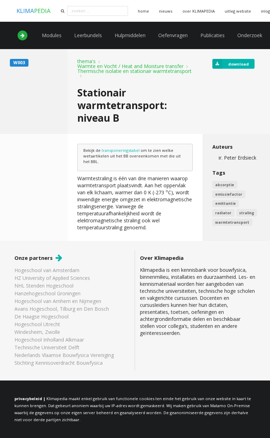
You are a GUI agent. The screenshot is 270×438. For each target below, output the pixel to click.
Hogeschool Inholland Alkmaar (49, 339)
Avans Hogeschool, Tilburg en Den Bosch (61, 308)
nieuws (165, 11)
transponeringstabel (121, 150)
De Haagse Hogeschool (41, 316)
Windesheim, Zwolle (37, 332)
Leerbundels (88, 35)
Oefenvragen (173, 35)
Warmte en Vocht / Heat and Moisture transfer (130, 66)
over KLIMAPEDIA (198, 11)
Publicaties (212, 35)
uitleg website (238, 11)
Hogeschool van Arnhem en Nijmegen (57, 301)
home (143, 11)
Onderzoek (249, 35)
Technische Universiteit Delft (46, 347)
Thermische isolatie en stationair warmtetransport (134, 71)
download (238, 64)
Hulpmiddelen (130, 35)
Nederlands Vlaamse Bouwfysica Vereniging (64, 355)
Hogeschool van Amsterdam (46, 271)
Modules (52, 35)
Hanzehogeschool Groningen (47, 293)
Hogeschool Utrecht (37, 324)
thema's (86, 61)
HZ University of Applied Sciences (52, 278)
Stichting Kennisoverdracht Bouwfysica (58, 362)
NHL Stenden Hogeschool (43, 285)
